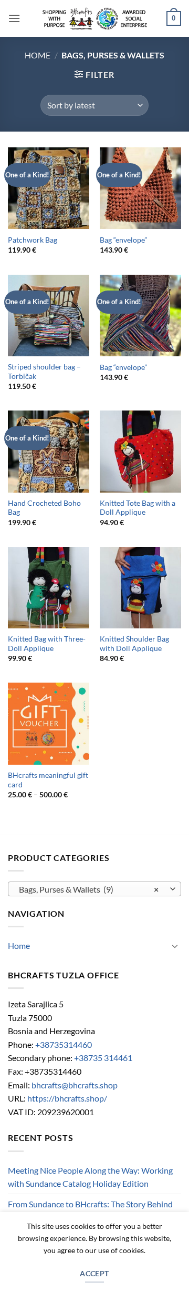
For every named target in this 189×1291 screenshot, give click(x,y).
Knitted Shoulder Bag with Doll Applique (134, 644)
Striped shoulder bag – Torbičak (44, 372)
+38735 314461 (103, 1058)
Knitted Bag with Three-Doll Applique (47, 644)
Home (37, 55)
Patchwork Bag (32, 240)
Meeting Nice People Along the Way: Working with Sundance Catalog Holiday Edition (90, 1177)
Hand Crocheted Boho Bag (44, 508)
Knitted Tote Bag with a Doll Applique (137, 508)
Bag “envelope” (123, 240)
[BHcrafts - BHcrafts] (94, 18)
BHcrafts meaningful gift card (48, 780)
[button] (14, 18)
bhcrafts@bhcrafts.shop (75, 1085)
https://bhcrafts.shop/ (67, 1098)
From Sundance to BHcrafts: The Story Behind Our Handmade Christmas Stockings (90, 1211)
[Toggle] (175, 945)
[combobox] (94, 889)
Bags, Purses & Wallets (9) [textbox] (89, 889)
